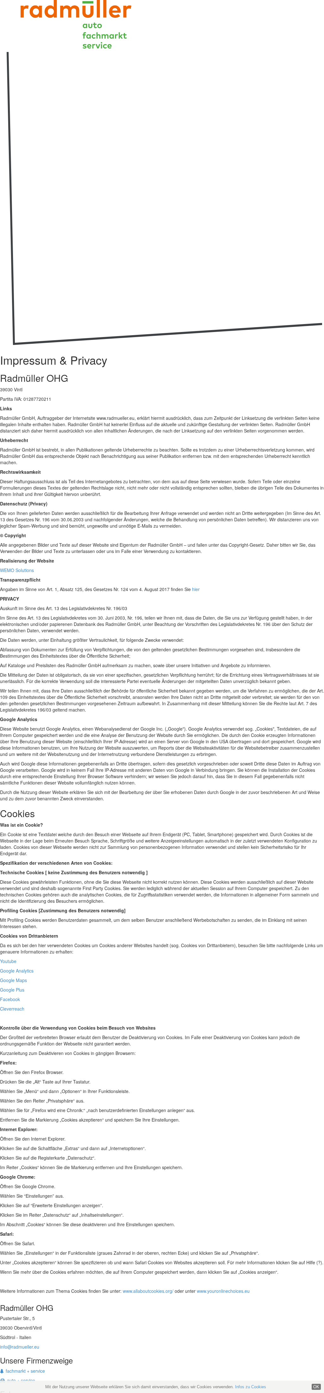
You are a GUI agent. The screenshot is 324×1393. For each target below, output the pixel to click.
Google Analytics (17, 970)
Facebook (10, 999)
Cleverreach (12, 1009)
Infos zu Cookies (250, 1386)
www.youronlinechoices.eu (223, 1291)
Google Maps (13, 980)
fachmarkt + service (25, 1371)
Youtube (8, 961)
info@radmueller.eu (19, 1347)
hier (196, 589)
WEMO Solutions (17, 570)
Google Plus (12, 989)
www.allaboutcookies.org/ (148, 1291)
